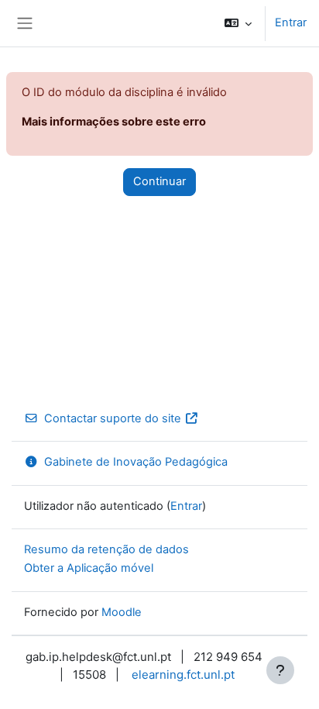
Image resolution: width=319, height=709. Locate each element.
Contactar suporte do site (112, 418)
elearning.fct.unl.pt (183, 674)
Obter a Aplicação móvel (88, 568)
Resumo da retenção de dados (106, 549)
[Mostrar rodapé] (280, 670)
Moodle (121, 612)
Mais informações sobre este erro (114, 122)
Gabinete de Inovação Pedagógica (136, 462)
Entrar (291, 22)
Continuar (159, 181)
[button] (238, 23)
